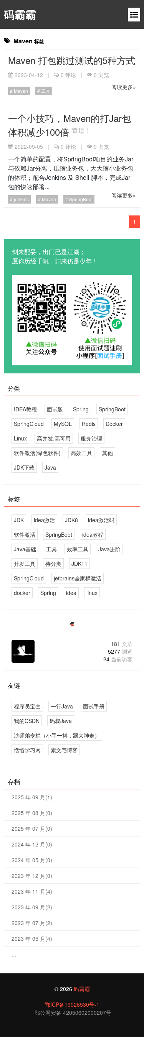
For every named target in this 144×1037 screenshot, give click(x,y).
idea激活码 (101, 520)
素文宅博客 (64, 750)
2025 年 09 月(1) (32, 797)
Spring (81, 409)
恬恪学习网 (27, 750)
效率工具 (77, 549)
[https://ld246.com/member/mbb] (72, 624)
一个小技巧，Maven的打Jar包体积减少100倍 (69, 124)
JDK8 (71, 520)
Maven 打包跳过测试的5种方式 (71, 60)
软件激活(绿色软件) (37, 453)
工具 (45, 90)
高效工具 (81, 453)
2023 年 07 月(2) (32, 923)
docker (22, 593)
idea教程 (92, 534)
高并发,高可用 (54, 438)
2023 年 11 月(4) (32, 891)
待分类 (53, 563)
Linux (20, 438)
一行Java (62, 706)
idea (71, 593)
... (14, 954)
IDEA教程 (25, 409)
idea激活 (44, 520)
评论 (68, 75)
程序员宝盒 (27, 706)
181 (121, 644)
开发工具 (24, 563)
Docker (114, 423)
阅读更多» (123, 86)
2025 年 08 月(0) (32, 813)
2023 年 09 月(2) (32, 907)
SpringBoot (80, 199)
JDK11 (79, 563)
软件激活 (24, 534)
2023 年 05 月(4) (32, 938)
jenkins (21, 199)
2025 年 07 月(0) (32, 828)
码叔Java (61, 721)
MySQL (63, 423)
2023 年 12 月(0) (32, 875)
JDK (19, 520)
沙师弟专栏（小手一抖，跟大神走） (57, 735)
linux (92, 593)
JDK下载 (24, 467)
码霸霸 (20, 14)
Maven (20, 90)
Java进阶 (109, 549)
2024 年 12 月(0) (32, 844)
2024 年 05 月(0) (32, 860)
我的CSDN (27, 721)
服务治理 (91, 438)
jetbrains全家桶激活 (77, 578)
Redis (89, 423)
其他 (107, 453)
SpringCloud (29, 423)
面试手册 (93, 706)
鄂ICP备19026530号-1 (72, 1004)
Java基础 (25, 549)
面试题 (55, 409)
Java (50, 467)
